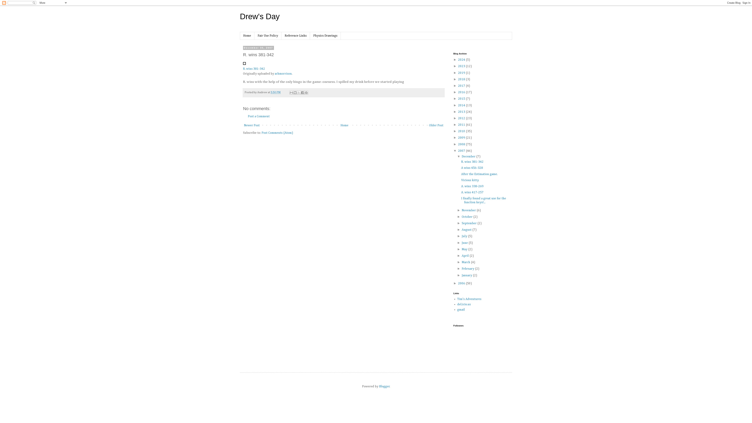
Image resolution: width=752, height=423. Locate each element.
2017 (462, 86)
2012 (462, 118)
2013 (462, 112)
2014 (462, 105)
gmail (461, 309)
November (469, 210)
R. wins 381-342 (254, 68)
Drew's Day (260, 16)
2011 (462, 125)
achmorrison (283, 73)
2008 (462, 144)
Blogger (384, 386)
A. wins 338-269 (472, 186)
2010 (462, 131)
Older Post (436, 125)
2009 (462, 137)
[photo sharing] (244, 64)
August (467, 229)
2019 (462, 73)
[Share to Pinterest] (306, 93)
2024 (462, 59)
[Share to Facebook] (303, 93)
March (466, 262)
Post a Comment (259, 116)
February (468, 268)
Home (247, 35)
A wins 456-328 (472, 168)
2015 (462, 98)
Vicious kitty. (470, 180)
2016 (462, 92)
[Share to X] (299, 93)
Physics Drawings (325, 35)
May (465, 249)
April (466, 256)
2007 (462, 151)
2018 (462, 79)
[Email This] (291, 93)
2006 (462, 283)
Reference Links (296, 35)
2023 (462, 66)
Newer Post (252, 125)
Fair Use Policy (268, 35)
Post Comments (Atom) (277, 133)
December (469, 156)
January (467, 275)
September (469, 223)
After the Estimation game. (479, 174)
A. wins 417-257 (472, 192)
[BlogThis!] (295, 93)
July (465, 236)
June (465, 243)
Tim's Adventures (469, 299)
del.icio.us (464, 304)
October (467, 217)
